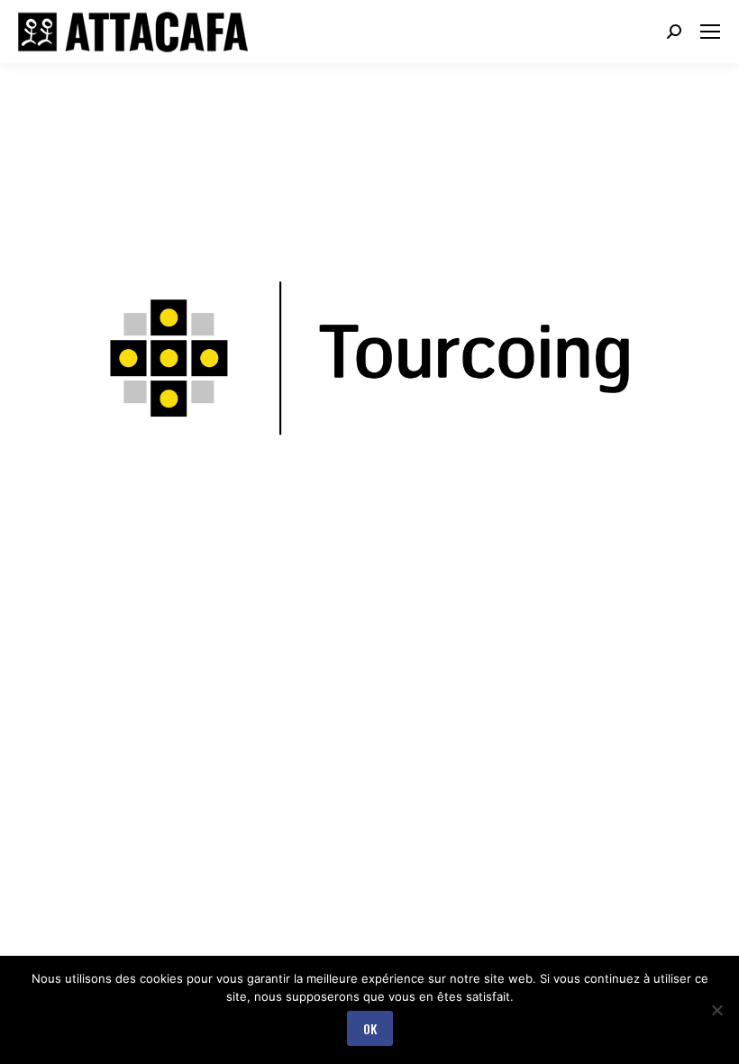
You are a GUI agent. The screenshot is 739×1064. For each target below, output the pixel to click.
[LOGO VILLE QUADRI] (369, 355)
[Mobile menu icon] (710, 31)
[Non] (716, 1010)
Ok (370, 1028)
